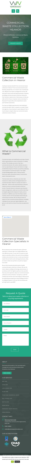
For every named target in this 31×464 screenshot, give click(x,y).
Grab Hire (5, 384)
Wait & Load (5, 401)
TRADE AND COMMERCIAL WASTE (10, 395)
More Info (17, 461)
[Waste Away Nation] (15, 4)
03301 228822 (8, 426)
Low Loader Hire (7, 388)
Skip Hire (4, 381)
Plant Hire (5, 391)
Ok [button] (12, 461)
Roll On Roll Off (7, 398)
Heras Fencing (6, 412)
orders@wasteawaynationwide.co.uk (14, 429)
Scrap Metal (5, 405)
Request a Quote (15, 43)
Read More (6, 373)
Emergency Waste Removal (10, 408)
